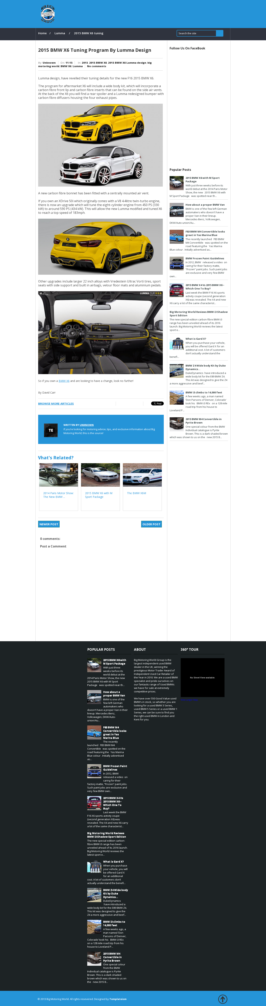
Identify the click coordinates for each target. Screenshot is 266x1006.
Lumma (60, 33)
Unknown (49, 62)
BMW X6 (66, 66)
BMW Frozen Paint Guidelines (205, 258)
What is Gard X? (196, 338)
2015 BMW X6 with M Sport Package (114, 661)
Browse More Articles (56, 403)
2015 (85, 62)
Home (42, 33)
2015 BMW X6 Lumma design (127, 62)
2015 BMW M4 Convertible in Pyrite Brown (112, 957)
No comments (96, 66)
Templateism (118, 999)
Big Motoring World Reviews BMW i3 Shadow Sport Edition (106, 834)
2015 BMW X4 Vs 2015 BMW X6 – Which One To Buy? (205, 286)
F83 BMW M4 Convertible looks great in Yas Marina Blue (205, 233)
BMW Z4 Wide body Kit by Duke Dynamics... (115, 893)
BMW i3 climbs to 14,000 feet (204, 392)
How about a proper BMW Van (205, 204)
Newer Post (49, 524)
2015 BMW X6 (98, 62)
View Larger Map (189, 699)
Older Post (151, 524)
